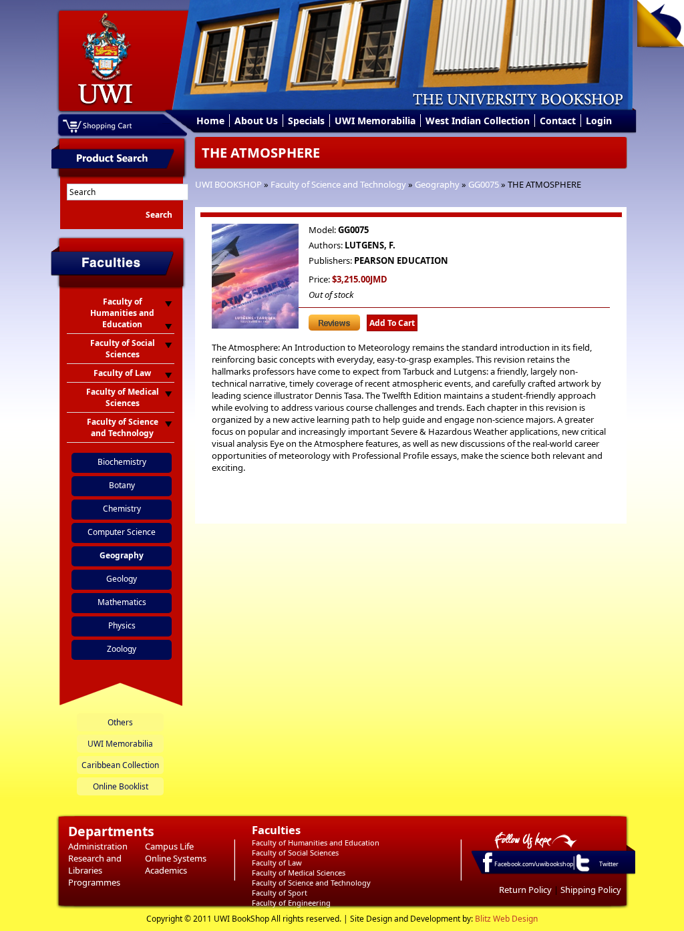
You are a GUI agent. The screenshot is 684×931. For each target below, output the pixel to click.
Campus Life (169, 846)
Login (599, 120)
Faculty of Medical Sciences (298, 873)
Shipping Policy (590, 890)
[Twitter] (581, 871)
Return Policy (525, 890)
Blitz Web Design (506, 918)
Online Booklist (120, 786)
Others (120, 722)
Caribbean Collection (120, 765)
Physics (122, 625)
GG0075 (483, 184)
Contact (558, 120)
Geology (121, 578)
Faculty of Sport (279, 893)
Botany (122, 485)
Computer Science (122, 532)
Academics (166, 870)
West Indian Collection (477, 120)
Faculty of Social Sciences (295, 853)
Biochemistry (122, 462)
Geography (437, 184)
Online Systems (175, 858)
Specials (306, 120)
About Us (256, 120)
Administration (98, 846)
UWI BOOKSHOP (228, 184)
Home (210, 120)
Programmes (94, 882)
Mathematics (122, 602)
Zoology (121, 649)
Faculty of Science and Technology (338, 184)
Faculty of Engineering (291, 903)
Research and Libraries (95, 864)
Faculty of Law (277, 863)
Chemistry (122, 508)
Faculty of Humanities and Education (315, 842)
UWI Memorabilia (375, 120)
